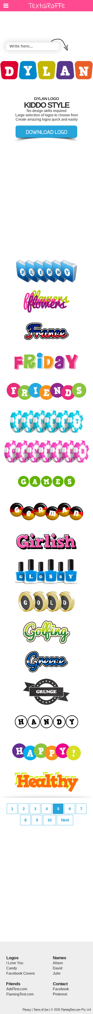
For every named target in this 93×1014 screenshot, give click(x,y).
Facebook (61, 989)
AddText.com (16, 989)
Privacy (27, 1009)
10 (49, 820)
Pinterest (60, 994)
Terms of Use (40, 1009)
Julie (56, 973)
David (57, 968)
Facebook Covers (20, 973)
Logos (12, 957)
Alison (58, 963)
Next (65, 820)
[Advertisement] (48, 23)
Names (59, 957)
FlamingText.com (20, 994)
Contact (60, 983)
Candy (11, 968)
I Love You (14, 963)
